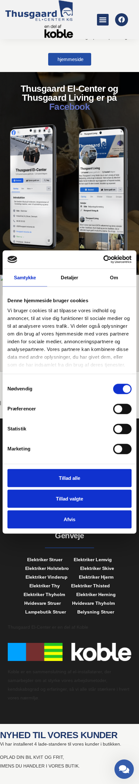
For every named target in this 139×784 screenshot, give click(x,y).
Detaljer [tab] (70, 277)
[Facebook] (121, 19)
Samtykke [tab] (25, 277)
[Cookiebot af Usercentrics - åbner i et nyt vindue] (103, 259)
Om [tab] (114, 277)
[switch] (122, 409)
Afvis (69, 519)
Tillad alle (69, 477)
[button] (103, 20)
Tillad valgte (69, 498)
